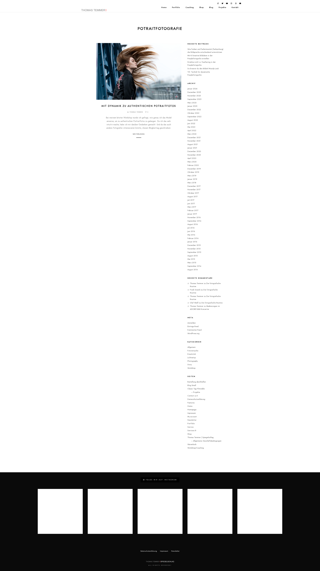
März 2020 (192, 162)
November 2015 (194, 249)
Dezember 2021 (194, 137)
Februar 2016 (193, 238)
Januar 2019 (192, 179)
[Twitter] (222, 4)
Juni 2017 (191, 203)
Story (190, 364)
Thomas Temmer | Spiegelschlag (201, 437)
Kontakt (235, 7)
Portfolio (176, 7)
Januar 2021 (192, 148)
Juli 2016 (191, 228)
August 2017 (193, 196)
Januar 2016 (192, 242)
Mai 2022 (191, 127)
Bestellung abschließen (197, 382)
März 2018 (192, 183)
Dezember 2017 (194, 186)
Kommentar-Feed (195, 330)
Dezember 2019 (194, 169)
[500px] (236, 4)
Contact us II (193, 396)
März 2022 (192, 134)
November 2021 (194, 141)
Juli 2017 (191, 200)
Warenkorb (192, 444)
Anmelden (192, 323)
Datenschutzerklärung (196, 399)
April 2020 (192, 158)
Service (191, 427)
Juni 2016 (191, 231)
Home (163, 7)
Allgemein (192, 347)
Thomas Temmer (196, 283)
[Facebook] (218, 4)
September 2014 (194, 266)
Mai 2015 (191, 259)
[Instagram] (231, 4)
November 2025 (194, 96)
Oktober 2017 (193, 193)
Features (191, 403)
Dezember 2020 (194, 151)
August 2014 (193, 269)
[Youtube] (227, 4)
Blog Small (192, 385)
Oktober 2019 (193, 172)
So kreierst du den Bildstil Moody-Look (203, 68)
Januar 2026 (193, 89)
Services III (192, 430)
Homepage (192, 409)
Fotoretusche (193, 351)
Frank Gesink (195, 290)
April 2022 (192, 130)
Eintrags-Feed (193, 326)
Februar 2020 (193, 165)
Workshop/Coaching (196, 448)
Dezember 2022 (194, 109)
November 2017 (194, 189)
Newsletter (192, 420)
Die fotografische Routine (212, 303)
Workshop (191, 368)
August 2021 (193, 144)
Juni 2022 (191, 123)
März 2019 (192, 176)
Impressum (192, 413)
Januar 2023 (192, 106)
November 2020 (194, 155)
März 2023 (192, 103)
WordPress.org (194, 333)
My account (192, 416)
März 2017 (192, 207)
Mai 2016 (191, 235)
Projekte (222, 7)
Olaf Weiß (194, 303)
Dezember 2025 (194, 92)
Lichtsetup (192, 357)
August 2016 (193, 224)
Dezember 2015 (194, 245)
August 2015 (193, 256)
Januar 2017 (192, 214)
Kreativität (192, 354)
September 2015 (194, 252)
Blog (211, 7)
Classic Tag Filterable (196, 389)
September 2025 (194, 99)
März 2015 (192, 262)
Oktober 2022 (193, 113)
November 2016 (194, 217)
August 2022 (193, 120)
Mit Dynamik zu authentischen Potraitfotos (139, 106)
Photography (193, 361)
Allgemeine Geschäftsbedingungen (207, 441)
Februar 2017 (193, 210)
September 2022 (194, 116)
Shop (201, 7)
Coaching (190, 7)
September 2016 (194, 221)
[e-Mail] (240, 4)
